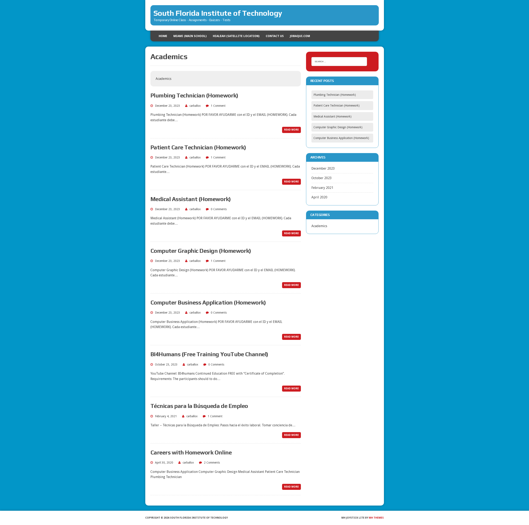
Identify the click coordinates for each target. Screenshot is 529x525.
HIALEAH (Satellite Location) (236, 36)
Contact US (275, 36)
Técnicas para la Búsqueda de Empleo (199, 406)
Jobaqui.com (300, 36)
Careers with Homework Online (191, 452)
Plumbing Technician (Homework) (194, 95)
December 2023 (323, 168)
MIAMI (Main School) (190, 36)
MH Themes (376, 517)
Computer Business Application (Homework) (208, 302)
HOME (163, 36)
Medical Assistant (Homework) (190, 199)
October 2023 (321, 178)
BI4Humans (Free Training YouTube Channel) (209, 354)
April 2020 (319, 197)
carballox (195, 105)
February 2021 (322, 188)
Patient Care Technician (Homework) (198, 147)
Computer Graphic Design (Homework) (200, 250)
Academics (319, 226)
